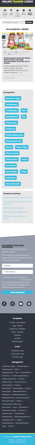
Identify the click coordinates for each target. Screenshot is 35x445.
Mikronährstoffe (8, 398)
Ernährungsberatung (14, 135)
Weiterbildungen (21, 423)
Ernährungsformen (13, 141)
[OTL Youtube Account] (21, 303)
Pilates (19, 401)
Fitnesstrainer (12, 159)
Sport (15, 407)
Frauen (25, 159)
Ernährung (10, 129)
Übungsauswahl (8, 420)
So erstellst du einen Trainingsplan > (17, 197)
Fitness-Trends (12, 153)
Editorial (17, 335)
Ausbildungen (12, 104)
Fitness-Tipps (21, 147)
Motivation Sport (22, 398)
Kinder (24, 172)
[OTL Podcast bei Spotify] (29, 303)
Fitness (9, 147)
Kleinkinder (11, 178)
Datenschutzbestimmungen (11, 280)
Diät (23, 117)
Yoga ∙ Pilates (17, 326)
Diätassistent (11, 123)
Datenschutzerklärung (17, 442)
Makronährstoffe (13, 184)
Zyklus (10, 426)
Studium (22, 410)
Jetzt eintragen (17, 292)
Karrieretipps (11, 172)
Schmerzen (6, 407)
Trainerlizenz (19, 413)
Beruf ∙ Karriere (17, 332)
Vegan (19, 420)
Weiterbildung (7, 423)
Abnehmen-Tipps (13, 98)
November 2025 (17, 354)
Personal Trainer (8, 401)
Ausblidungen (12, 110)
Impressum (21, 440)
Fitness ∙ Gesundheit (17, 322)
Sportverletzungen (9, 410)
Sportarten (23, 407)
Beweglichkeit (12, 117)
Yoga (4, 426)
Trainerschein (7, 417)
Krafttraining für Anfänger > (14, 208)
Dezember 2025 (17, 351)
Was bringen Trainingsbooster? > (16, 212)
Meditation (6, 395)
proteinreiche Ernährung (11, 404)
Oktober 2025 (17, 357)
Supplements (7, 413)
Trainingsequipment (22, 417)
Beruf (24, 110)
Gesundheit (11, 165)
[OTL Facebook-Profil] (4, 303)
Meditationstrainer (20, 395)
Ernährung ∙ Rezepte (17, 329)
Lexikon (17, 338)
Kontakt (11, 440)
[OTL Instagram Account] (12, 303)
